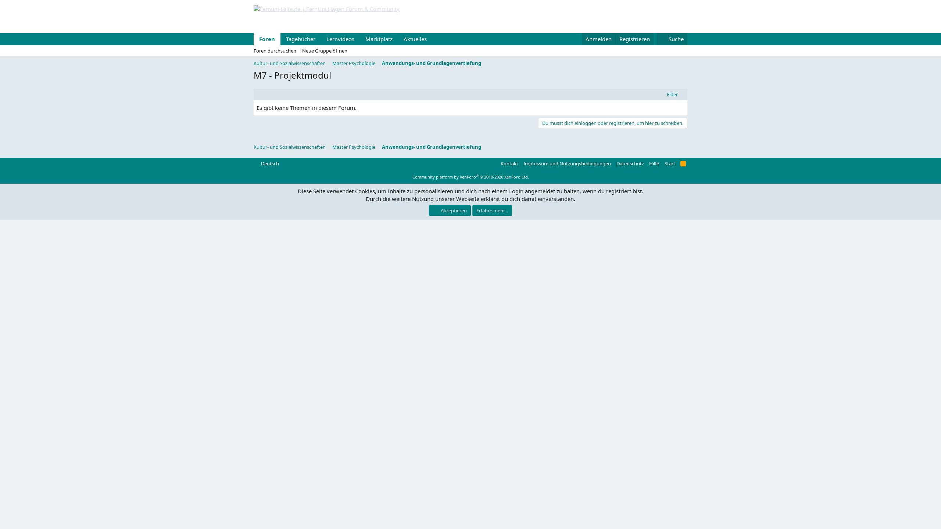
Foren (267, 39)
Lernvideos (340, 39)
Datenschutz (630, 163)
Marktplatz (379, 39)
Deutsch (269, 163)
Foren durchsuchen (275, 50)
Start (670, 163)
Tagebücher (300, 39)
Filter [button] (672, 94)
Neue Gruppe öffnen (324, 50)
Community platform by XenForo (470, 177)
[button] (432, 39)
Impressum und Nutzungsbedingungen (567, 163)
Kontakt (509, 163)
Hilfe (654, 163)
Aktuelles (415, 39)
